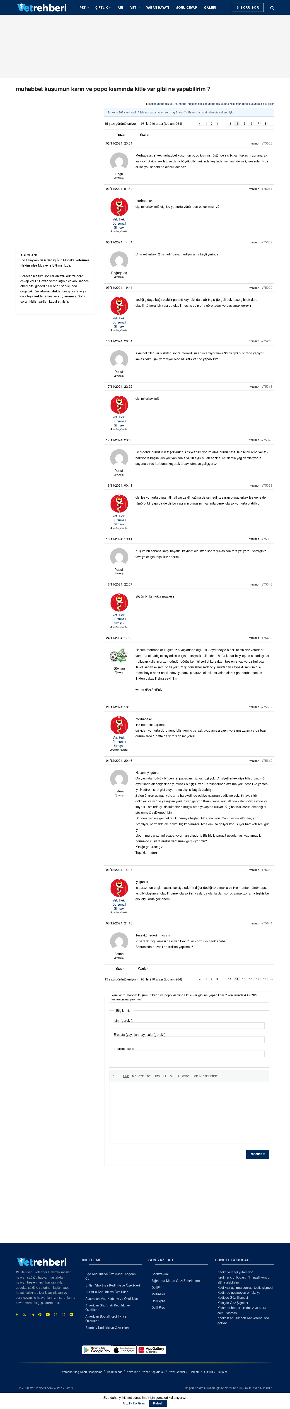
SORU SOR (249, 7)
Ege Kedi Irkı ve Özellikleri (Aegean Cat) (110, 1276)
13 (229, 123)
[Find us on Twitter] (24, 1314)
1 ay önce (176, 112)
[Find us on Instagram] (55, 1314)
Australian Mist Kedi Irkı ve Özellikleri (111, 1298)
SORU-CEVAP (186, 7)
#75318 (266, 386)
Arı (120, 7)
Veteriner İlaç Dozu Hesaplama (82, 1372)
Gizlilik (208, 1372)
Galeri (210, 7)
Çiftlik (101, 7)
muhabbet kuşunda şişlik (251, 103)
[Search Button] (272, 7)
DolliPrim (158, 1287)
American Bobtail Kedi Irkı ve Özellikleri (105, 1318)
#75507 (266, 707)
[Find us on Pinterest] (39, 1314)
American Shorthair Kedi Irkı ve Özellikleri (107, 1307)
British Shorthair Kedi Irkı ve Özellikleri (112, 1285)
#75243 (266, 341)
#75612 (266, 760)
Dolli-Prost (159, 1307)
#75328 (266, 440)
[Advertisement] (145, 46)
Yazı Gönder (177, 1372)
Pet (83, 7)
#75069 (266, 242)
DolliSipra (158, 1301)
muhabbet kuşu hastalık (189, 103)
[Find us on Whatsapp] (63, 1314)
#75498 (266, 638)
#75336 (266, 539)
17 (257, 123)
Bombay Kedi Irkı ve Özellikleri (107, 1327)
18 (264, 123)
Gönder (258, 1154)
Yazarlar (132, 1372)
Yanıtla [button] (254, 143)
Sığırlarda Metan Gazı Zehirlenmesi (177, 1280)
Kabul (157, 1403)
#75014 (266, 188)
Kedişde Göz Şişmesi (233, 1297)
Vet (133, 7)
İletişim (222, 1372)
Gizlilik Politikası (134, 1403)
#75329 (266, 485)
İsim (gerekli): (123, 1020)
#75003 (266, 143)
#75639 (266, 869)
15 (243, 123)
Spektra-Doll (160, 1274)
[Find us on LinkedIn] (32, 1314)
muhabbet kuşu (163, 103)
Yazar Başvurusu (153, 1372)
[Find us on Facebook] (17, 1314)
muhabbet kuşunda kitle (220, 103)
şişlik (271, 103)
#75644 (266, 923)
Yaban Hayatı (157, 7)
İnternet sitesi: (124, 1048)
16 (250, 123)
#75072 (266, 287)
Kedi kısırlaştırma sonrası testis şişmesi (245, 1287)
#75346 (266, 584)
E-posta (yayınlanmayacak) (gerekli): (140, 1034)
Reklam (195, 1372)
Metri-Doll (158, 1294)
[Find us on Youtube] (48, 1314)
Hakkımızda (114, 1372)
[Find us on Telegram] (71, 1314)
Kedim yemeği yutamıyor (235, 1272)
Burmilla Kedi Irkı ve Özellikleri (106, 1291)
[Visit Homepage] (42, 7)
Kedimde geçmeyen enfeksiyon (240, 1292)
